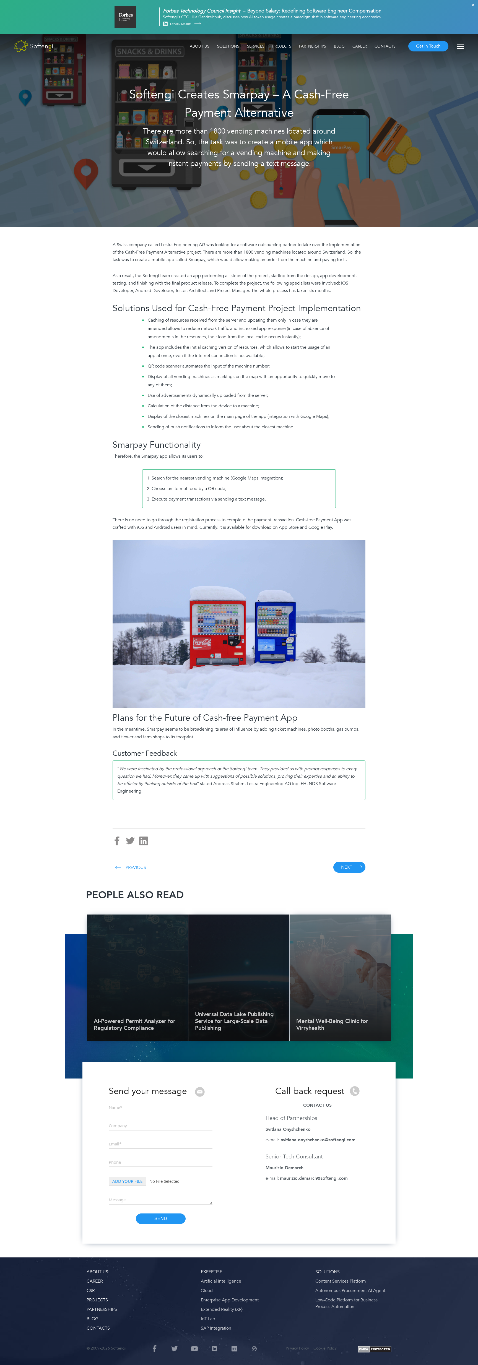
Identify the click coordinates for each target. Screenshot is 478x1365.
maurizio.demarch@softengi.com (314, 1178)
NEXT (346, 867)
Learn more (181, 24)
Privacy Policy (297, 1348)
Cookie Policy (325, 1348)
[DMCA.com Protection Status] (374, 1349)
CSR (91, 1291)
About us (199, 46)
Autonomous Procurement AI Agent (350, 1291)
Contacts (385, 46)
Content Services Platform (340, 1281)
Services (255, 46)
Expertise (211, 1272)
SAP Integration (216, 1328)
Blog (339, 46)
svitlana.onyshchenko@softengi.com (318, 1140)
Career (359, 46)
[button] (11, 1354)
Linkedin (165, 24)
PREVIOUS (136, 867)
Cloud (207, 1291)
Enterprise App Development (230, 1300)
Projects (281, 46)
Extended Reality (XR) (222, 1309)
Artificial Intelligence (221, 1281)
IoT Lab (208, 1319)
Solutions (228, 46)
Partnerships (312, 46)
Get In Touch (428, 46)
